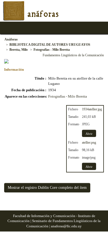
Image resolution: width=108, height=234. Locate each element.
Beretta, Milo (18, 50)
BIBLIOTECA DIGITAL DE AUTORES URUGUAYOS (49, 45)
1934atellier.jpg (92, 109)
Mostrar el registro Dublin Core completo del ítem (47, 187)
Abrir (89, 133)
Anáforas (11, 39)
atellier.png (89, 142)
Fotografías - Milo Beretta (52, 50)
